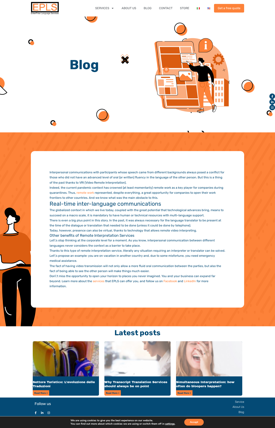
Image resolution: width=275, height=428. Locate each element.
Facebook (170, 281)
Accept (194, 422)
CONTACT (165, 8)
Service (239, 402)
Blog (241, 412)
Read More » (41, 393)
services (98, 281)
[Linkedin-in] (272, 102)
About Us (238, 407)
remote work (85, 192)
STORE (184, 8)
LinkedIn (190, 281)
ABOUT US (129, 8)
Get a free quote (229, 8)
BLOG (148, 8)
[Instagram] (272, 107)
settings (170, 424)
